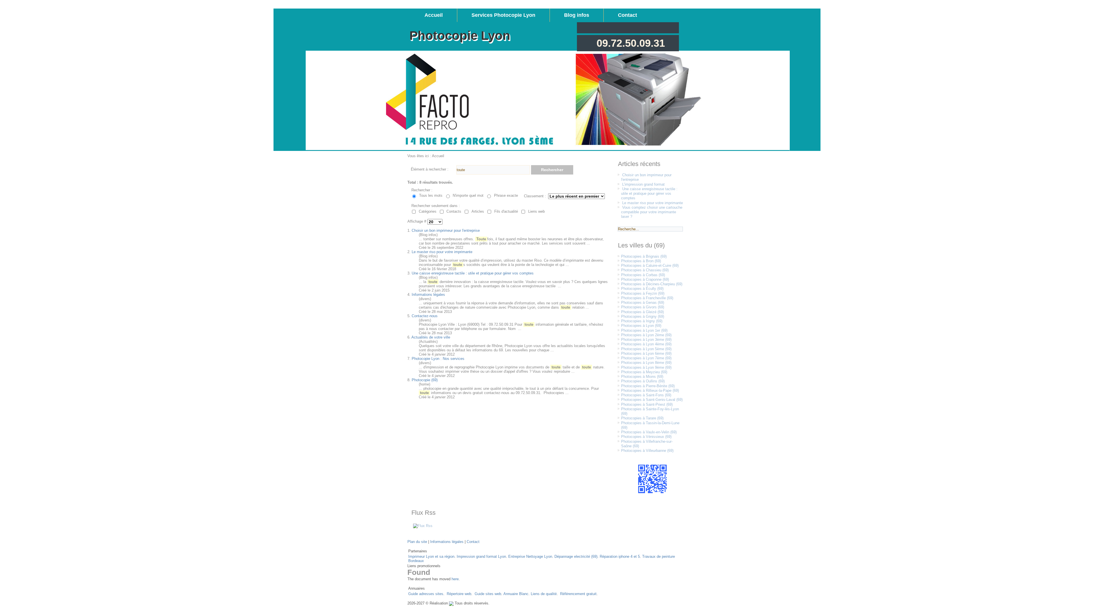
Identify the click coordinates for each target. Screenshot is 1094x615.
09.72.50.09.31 (631, 43)
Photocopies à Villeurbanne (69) (647, 450)
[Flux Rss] (422, 526)
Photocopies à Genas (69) (642, 302)
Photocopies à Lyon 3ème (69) (646, 339)
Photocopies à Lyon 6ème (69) (646, 353)
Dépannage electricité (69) (575, 556)
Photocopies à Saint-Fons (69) (646, 395)
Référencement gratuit (578, 594)
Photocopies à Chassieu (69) (645, 270)
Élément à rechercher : (429, 169)
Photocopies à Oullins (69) (643, 381)
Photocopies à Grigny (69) (642, 316)
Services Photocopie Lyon (503, 15)
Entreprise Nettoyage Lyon (530, 556)
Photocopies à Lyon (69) (641, 325)
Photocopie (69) (425, 380)
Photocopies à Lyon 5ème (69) (646, 349)
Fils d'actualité (506, 211)
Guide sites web (488, 594)
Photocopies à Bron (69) (641, 261)
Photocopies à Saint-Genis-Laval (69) (652, 399)
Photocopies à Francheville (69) (647, 298)
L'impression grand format (643, 184)
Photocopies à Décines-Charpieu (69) (651, 284)
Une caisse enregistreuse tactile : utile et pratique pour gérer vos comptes (473, 273)
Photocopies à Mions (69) (642, 376)
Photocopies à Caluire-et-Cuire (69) (650, 265)
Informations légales (428, 294)
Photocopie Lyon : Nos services (438, 358)
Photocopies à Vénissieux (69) (646, 436)
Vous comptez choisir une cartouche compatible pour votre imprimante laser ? (651, 212)
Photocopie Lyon (459, 35)
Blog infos (576, 15)
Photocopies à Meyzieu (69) (644, 372)
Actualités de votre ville (430, 337)
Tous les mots (430, 195)
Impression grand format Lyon (481, 556)
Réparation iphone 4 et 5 (620, 556)
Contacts (453, 211)
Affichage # (417, 222)
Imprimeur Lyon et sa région (431, 556)
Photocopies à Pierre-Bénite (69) (648, 386)
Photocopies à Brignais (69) (644, 256)
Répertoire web (459, 594)
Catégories (427, 211)
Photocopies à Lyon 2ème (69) (646, 335)
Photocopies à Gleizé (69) (642, 312)
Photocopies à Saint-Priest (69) (647, 404)
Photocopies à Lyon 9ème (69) (646, 367)
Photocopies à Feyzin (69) (642, 293)
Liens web (536, 211)
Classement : (535, 196)
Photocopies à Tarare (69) (642, 418)
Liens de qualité (544, 594)
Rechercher (552, 169)
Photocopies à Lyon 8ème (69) (646, 362)
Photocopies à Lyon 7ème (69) (646, 358)
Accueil (433, 15)
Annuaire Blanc (515, 594)
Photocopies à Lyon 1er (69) (644, 330)
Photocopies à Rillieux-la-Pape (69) (650, 390)
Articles (478, 211)
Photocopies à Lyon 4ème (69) (646, 344)
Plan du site (417, 542)
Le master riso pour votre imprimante (442, 252)
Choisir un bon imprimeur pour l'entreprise (446, 230)
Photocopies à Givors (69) (642, 307)
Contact (627, 15)
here (455, 579)
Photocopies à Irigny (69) (641, 321)
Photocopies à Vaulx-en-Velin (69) (649, 432)
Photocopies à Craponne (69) (645, 279)
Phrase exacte (506, 195)
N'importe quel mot (468, 195)
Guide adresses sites (425, 594)
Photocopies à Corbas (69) (643, 275)
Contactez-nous (425, 316)
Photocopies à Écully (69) (642, 288)
